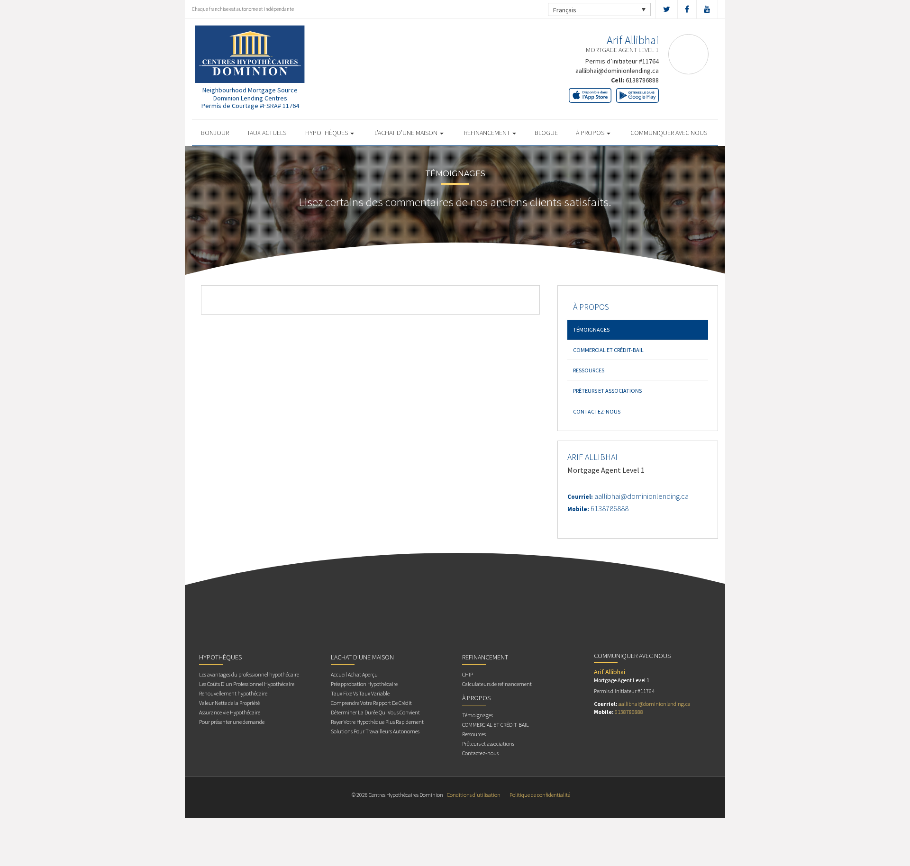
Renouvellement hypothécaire (233, 693)
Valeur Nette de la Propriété (229, 702)
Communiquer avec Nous (668, 132)
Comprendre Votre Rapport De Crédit (371, 702)
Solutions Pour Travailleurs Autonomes (375, 731)
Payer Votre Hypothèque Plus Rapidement (377, 721)
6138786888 (642, 80)
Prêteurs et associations (607, 390)
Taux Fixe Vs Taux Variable (360, 693)
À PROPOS (591, 132)
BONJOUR (215, 132)
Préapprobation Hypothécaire (364, 683)
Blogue (546, 132)
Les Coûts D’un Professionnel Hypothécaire (246, 683)
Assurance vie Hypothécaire (229, 712)
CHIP (467, 674)
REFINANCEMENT (487, 132)
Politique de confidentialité (540, 794)
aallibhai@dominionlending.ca (617, 70)
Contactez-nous (596, 411)
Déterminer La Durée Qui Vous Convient (375, 712)
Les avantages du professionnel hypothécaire (249, 674)
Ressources (588, 370)
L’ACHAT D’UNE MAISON (406, 132)
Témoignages (591, 329)
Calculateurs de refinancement (497, 683)
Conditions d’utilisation (473, 794)
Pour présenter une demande (231, 721)
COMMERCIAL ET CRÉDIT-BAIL (608, 349)
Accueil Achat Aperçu (354, 674)
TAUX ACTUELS (266, 132)
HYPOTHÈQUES (327, 132)
